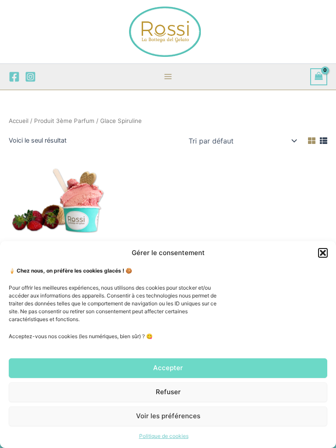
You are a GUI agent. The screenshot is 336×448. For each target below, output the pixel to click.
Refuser (168, 392)
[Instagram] (30, 76)
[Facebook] (14, 76)
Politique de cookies (164, 436)
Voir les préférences (168, 416)
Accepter (168, 368)
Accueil (18, 120)
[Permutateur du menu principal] (168, 76)
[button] (322, 252)
